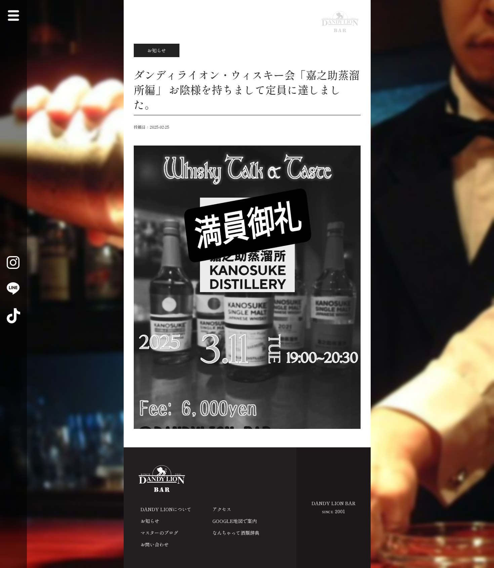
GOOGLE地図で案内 (234, 521)
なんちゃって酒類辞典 (235, 532)
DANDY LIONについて (166, 509)
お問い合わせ (154, 544)
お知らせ (149, 521)
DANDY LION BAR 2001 (334, 507)
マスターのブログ (159, 532)
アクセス (221, 509)
